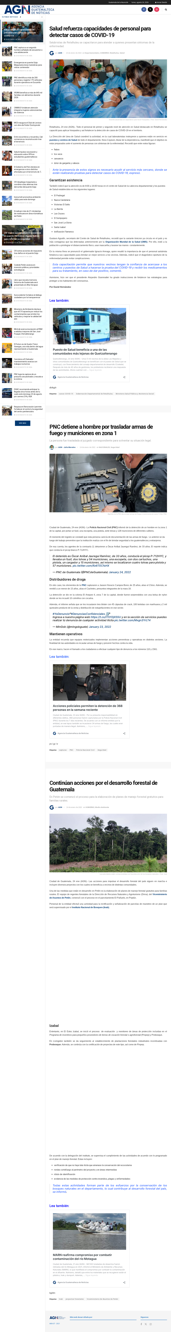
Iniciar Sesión (162, 2)
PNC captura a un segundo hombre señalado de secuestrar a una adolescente (28, 49)
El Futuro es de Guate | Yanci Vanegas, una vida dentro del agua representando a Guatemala (28, 346)
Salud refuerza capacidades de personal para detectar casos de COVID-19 (20, 32)
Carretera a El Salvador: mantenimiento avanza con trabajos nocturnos (25, 361)
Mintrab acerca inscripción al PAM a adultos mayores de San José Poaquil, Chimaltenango (28, 331)
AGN (60, 53)
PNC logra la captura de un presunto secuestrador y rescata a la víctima (28, 376)
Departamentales (92, 53)
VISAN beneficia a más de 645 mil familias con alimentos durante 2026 (28, 95)
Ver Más (22, 423)
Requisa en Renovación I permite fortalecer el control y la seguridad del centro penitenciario (28, 409)
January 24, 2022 (120, 572)
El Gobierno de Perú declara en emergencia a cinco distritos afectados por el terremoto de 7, (27, 169)
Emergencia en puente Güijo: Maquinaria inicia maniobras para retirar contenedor (28, 65)
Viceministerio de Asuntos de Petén (102, 1299)
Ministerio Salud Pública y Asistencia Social (135, 394)
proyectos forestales (75, 1299)
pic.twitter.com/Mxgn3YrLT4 (132, 620)
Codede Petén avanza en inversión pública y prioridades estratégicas (26, 267)
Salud (122, 53)
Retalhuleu (114, 53)
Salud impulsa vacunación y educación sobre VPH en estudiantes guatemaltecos (25, 154)
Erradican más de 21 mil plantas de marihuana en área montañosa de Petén (28, 213)
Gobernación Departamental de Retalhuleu (94, 394)
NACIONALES (104, 447)
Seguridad (115, 447)
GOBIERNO (104, 53)
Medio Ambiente (102, 807)
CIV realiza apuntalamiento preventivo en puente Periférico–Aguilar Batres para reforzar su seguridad (22, 236)
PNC (84, 585)
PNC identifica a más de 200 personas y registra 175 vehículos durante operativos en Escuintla (28, 80)
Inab (61, 1299)
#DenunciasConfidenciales (88, 613)
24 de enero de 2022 (74, 53)
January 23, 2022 (100, 626)
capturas (63, 750)
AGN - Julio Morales (66, 447)
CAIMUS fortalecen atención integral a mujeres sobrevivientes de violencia (28, 110)
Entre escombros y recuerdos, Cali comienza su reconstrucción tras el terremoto (28, 139)
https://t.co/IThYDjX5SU (106, 617)
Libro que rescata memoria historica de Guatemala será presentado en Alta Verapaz (26, 282)
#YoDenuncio (61, 613)
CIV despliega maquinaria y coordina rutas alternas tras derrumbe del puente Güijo (25, 184)
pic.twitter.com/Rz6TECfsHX (91, 565)
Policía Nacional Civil (85, 750)
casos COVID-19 (66, 394)
